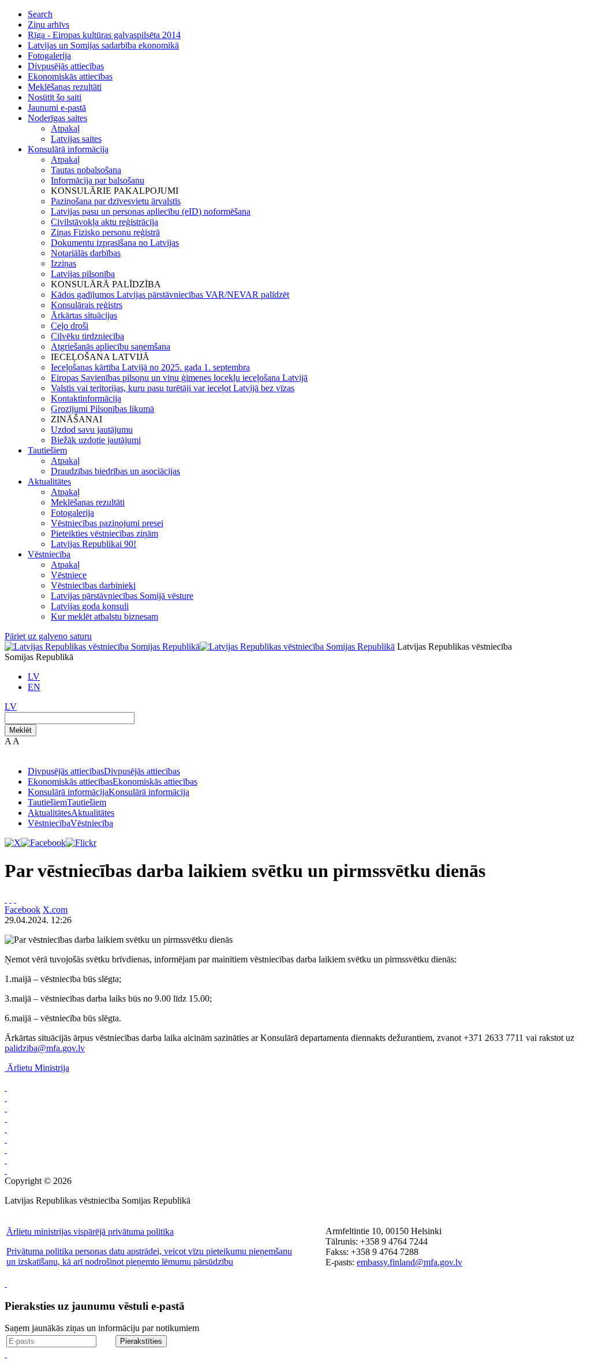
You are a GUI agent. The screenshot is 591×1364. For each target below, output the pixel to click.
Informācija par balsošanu (97, 180)
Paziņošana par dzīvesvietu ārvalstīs (116, 201)
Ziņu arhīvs (48, 24)
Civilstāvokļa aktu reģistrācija (104, 222)
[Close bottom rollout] (6, 1283)
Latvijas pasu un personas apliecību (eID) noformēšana (150, 211)
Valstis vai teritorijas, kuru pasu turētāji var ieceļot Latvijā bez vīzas (172, 388)
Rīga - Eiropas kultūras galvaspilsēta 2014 (104, 35)
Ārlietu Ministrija (38, 1068)
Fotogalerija (49, 56)
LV (34, 676)
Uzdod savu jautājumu (92, 429)
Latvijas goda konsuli (90, 606)
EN (34, 687)
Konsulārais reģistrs (86, 305)
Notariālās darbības (86, 253)
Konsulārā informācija (68, 149)
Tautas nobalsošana (86, 170)
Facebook (22, 910)
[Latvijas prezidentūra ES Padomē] (6, 1170)
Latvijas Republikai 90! (93, 544)
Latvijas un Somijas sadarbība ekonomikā (103, 45)
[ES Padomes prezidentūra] (6, 1108)
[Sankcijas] (6, 1129)
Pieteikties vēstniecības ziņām (104, 533)
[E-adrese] (6, 1139)
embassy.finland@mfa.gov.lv (409, 1262)
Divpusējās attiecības (66, 66)
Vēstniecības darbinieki (93, 585)
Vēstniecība (49, 554)
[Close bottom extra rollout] (6, 1354)
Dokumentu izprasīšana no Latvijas (115, 243)
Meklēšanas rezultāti (65, 87)
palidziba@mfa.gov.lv (45, 1048)
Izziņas (63, 263)
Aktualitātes (49, 481)
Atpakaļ (65, 128)
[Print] (6, 899)
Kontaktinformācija (86, 398)
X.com (55, 910)
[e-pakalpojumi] (6, 1118)
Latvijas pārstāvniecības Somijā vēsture (122, 596)
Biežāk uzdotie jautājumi (96, 440)
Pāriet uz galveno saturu (48, 636)
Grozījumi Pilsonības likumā (102, 409)
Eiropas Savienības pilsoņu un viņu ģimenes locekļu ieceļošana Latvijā (179, 378)
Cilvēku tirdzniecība (87, 336)
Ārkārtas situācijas (84, 315)
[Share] (15, 899)
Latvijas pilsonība (83, 274)
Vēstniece (69, 575)
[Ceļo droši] (6, 1087)
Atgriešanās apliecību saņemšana (110, 346)
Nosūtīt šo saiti (54, 97)
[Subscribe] (10, 899)
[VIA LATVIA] (6, 1160)
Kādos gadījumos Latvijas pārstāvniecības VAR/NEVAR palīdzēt (170, 294)
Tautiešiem (47, 450)
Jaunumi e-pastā (57, 108)
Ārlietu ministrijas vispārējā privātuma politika (90, 1231)
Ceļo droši (69, 326)
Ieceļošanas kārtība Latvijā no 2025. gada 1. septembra (150, 367)
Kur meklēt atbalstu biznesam (104, 616)
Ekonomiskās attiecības (70, 76)
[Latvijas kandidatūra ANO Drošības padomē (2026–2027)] (6, 1150)
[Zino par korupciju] (6, 1098)
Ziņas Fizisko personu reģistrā (105, 232)
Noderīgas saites (57, 118)
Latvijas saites (76, 139)
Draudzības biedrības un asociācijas (115, 471)
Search (40, 14)
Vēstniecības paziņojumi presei (107, 523)
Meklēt (20, 730)
